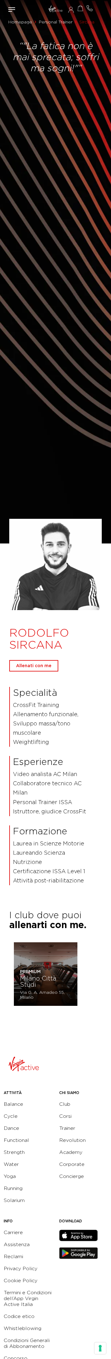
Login (71, 9)
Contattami (89, 8)
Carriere (13, 1232)
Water (11, 1164)
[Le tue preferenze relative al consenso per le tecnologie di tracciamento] (100, 1348)
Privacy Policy (20, 1268)
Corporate (71, 1164)
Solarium (14, 1200)
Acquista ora (80, 8)
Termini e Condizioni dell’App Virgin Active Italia (27, 1298)
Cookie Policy (20, 1280)
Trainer (67, 1128)
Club (64, 1104)
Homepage (20, 21)
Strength (14, 1152)
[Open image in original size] (55, 9)
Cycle (11, 1116)
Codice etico (19, 1316)
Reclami (13, 1256)
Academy (70, 1152)
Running (13, 1188)
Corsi (65, 1116)
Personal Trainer (55, 21)
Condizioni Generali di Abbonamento (27, 1343)
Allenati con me (33, 665)
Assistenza (17, 1244)
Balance (13, 1104)
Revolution (72, 1140)
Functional (16, 1140)
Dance (11, 1128)
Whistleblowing (22, 1328)
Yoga (10, 1176)
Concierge (71, 1176)
